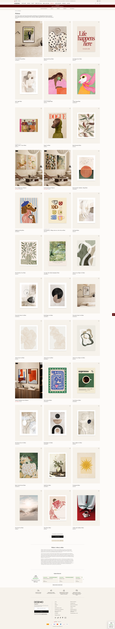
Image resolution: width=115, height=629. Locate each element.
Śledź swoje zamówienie (74, 604)
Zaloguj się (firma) (57, 615)
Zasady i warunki (72, 606)
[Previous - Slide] (41, 579)
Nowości (28, 3)
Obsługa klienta (72, 603)
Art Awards (56, 613)
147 (60, 540)
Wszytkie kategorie (44, 8)
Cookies (71, 607)
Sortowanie (72, 8)
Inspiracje (64, 3)
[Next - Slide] (83, 579)
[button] (111, 625)
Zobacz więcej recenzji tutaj (57, 584)
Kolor (52, 8)
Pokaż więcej (57, 536)
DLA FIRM (68, 3)
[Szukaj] (96, 3)
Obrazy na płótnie (38, 3)
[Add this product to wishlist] (41, 22)
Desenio (16, 10)
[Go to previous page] (52, 541)
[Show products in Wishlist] (98, 3)
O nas (56, 601)
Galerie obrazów (58, 3)
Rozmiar (64, 8)
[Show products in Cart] (100, 3)
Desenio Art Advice (73, 601)
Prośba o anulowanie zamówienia (73, 611)
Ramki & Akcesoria (46, 3)
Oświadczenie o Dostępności (59, 609)
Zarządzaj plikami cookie (74, 613)
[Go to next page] (62, 541)
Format (58, 8)
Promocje (52, 3)
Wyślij (41, 611)
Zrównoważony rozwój (58, 607)
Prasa (56, 603)
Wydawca (56, 604)
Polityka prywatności (73, 609)
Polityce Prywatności (44, 614)
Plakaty (32, 3)
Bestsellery (24, 3)
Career (56, 606)
